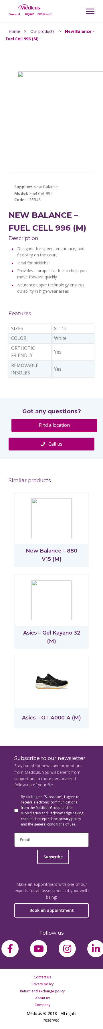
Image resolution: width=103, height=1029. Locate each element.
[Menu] (90, 11)
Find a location (54, 425)
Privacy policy (42, 984)
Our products (42, 31)
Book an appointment (51, 910)
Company (42, 1004)
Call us (54, 444)
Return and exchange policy (42, 991)
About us (42, 998)
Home (14, 31)
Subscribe (53, 857)
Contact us (42, 977)
